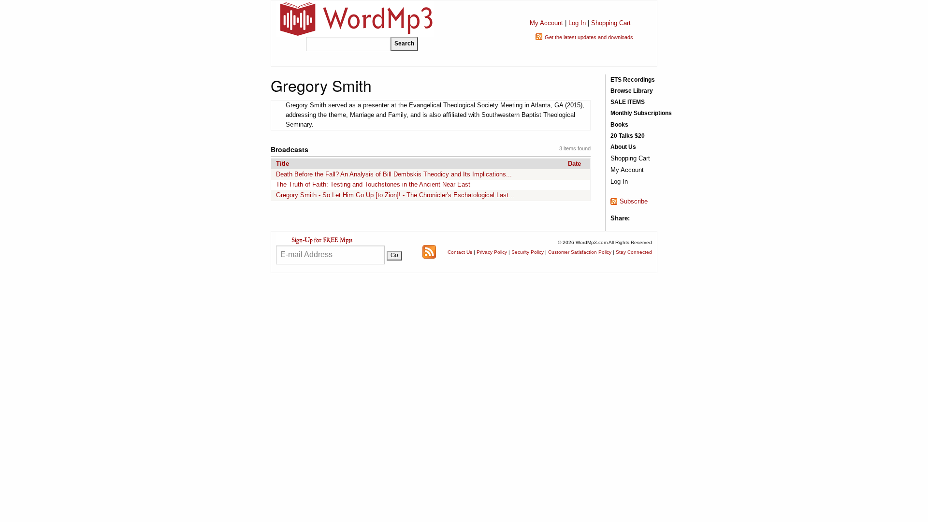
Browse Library (631, 90)
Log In (577, 23)
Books (619, 124)
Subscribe (634, 201)
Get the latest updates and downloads (589, 37)
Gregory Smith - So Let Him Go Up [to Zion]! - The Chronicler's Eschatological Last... (395, 195)
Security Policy (527, 252)
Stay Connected (634, 252)
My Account (546, 23)
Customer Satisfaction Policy (579, 252)
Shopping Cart (611, 23)
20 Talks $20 (627, 135)
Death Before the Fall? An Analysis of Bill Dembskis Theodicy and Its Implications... (394, 174)
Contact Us (460, 252)
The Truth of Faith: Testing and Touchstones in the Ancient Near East (373, 184)
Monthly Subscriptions (641, 113)
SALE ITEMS (627, 102)
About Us (623, 147)
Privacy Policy (492, 252)
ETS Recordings (632, 79)
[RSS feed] (429, 251)
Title (282, 163)
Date (574, 163)
